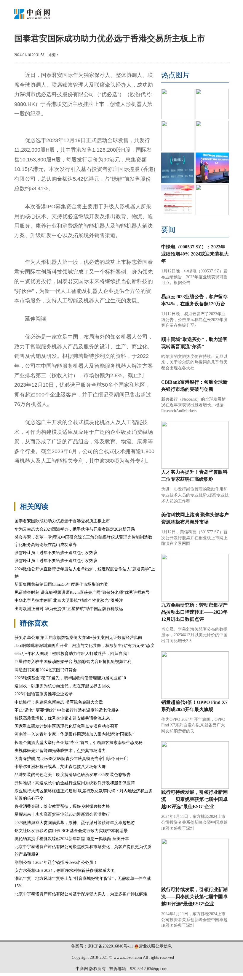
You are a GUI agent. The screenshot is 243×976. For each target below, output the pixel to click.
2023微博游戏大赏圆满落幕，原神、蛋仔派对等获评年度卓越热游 (75, 823)
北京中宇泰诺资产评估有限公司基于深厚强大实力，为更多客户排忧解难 (81, 894)
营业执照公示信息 (155, 946)
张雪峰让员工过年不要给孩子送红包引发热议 (56, 552)
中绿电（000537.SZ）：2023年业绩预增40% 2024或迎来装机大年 (195, 254)
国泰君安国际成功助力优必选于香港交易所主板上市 (62, 521)
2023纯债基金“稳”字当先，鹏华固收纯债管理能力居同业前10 (70, 678)
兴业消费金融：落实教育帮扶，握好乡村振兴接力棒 (62, 806)
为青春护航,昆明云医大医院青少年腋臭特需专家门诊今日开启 (71, 758)
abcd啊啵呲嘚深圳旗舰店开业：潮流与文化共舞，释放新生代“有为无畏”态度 (84, 645)
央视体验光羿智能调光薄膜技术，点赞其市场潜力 (60, 750)
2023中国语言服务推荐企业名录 (44, 694)
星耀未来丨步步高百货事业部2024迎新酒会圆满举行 (62, 814)
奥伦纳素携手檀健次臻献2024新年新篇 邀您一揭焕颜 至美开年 (72, 839)
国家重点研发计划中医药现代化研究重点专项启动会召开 (66, 726)
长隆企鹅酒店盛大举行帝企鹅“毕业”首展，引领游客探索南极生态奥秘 (79, 742)
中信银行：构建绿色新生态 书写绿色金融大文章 (59, 702)
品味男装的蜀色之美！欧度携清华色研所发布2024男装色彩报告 (73, 774)
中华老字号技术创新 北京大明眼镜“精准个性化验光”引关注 (69, 600)
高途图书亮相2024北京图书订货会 (46, 670)
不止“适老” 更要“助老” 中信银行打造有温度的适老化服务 (67, 710)
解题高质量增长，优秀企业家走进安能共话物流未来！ (64, 718)
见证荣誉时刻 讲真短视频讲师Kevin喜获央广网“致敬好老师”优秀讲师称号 (82, 592)
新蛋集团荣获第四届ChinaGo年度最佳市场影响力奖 (61, 584)
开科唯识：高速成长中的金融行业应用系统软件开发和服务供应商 (75, 783)
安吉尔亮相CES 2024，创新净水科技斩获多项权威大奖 (65, 870)
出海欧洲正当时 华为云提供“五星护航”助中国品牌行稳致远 (69, 609)
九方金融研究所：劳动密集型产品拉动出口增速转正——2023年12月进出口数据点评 (194, 612)
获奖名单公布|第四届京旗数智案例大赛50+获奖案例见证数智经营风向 (78, 637)
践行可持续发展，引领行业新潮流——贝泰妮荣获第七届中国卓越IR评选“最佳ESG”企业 (194, 799)
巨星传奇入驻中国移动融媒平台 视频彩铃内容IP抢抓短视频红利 (73, 661)
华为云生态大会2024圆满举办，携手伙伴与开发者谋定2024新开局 (75, 529)
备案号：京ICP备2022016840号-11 (102, 946)
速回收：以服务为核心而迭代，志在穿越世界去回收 (62, 686)
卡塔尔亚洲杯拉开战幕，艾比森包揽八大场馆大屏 (60, 766)
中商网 (82, 969)
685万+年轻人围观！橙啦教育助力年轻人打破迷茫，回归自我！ (73, 653)
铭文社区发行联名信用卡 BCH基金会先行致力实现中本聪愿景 (71, 831)
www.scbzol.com (127, 957)
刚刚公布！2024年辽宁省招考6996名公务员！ (56, 862)
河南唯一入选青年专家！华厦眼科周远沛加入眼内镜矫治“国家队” (74, 734)
